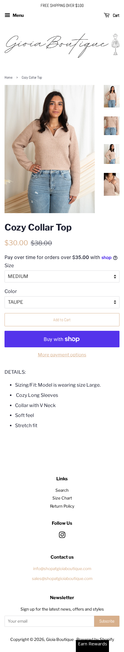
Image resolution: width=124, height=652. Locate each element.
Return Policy (62, 506)
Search (62, 490)
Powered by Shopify (95, 639)
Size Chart (62, 498)
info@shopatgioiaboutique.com (62, 568)
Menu (18, 15)
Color (11, 291)
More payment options (62, 355)
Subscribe (106, 621)
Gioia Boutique (60, 639)
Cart (115, 15)
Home (8, 77)
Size (9, 265)
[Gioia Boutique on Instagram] (62, 536)
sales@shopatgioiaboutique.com (62, 578)
